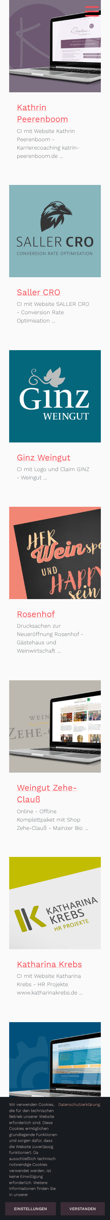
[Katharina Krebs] (55, 903)
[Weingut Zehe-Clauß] (55, 726)
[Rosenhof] (55, 553)
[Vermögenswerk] (55, 1068)
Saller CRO (39, 292)
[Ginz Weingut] (55, 396)
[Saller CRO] (55, 231)
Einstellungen (30, 1208)
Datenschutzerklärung (79, 1104)
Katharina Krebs (49, 964)
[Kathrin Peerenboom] (55, 46)
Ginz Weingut (44, 457)
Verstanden (82, 1208)
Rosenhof (36, 614)
